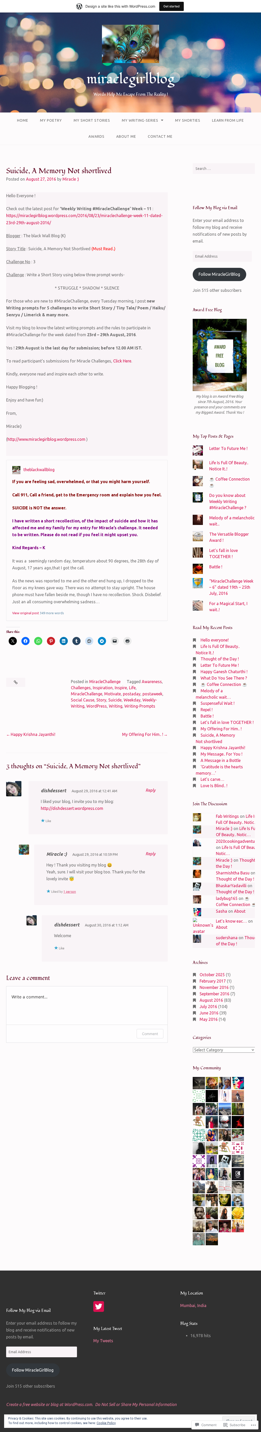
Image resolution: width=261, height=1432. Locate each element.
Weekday (132, 700)
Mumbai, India (193, 1305)
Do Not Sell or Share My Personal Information (136, 1404)
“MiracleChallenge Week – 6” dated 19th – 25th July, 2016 (231, 587)
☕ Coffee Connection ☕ (224, 684)
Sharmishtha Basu (233, 873)
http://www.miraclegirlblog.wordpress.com (46, 439)
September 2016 (214, 993)
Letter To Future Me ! (228, 448)
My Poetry (51, 120)
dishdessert (53, 790)
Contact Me (160, 136)
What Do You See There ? (224, 678)
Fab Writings (227, 816)
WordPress (96, 706)
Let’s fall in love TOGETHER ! (227, 722)
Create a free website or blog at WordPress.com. (49, 1404)
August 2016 (211, 1000)
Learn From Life (228, 120)
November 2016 (214, 987)
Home (22, 120)
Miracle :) (70, 179)
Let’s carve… (212, 779)
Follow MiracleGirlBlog (219, 274)
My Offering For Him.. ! (142, 734)
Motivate (112, 694)
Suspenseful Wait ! (217, 703)
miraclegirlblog (130, 79)
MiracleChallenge (105, 681)
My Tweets (103, 1340)
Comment (150, 1034)
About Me (126, 136)
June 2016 (209, 1013)
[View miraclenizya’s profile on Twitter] (98, 1306)
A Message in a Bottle (221, 760)
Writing (115, 706)
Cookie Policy (106, 1423)
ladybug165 (227, 898)
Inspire (121, 687)
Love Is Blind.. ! (214, 785)
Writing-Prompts (139, 706)
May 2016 (209, 1019)
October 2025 (212, 974)
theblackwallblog (39, 470)
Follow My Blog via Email (215, 208)
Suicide (115, 700)
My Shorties (187, 120)
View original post (25, 613)
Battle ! (215, 566)
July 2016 (208, 1006)
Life (132, 687)
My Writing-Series (140, 120)
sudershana (227, 937)
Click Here (122, 361)
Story (101, 700)
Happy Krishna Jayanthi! (33, 734)
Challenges (81, 687)
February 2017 (213, 981)
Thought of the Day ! (220, 659)
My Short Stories (92, 120)
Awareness (152, 681)
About (239, 911)
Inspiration (103, 687)
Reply (150, 790)
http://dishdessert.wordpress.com (72, 808)
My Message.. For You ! (221, 754)
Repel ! (207, 709)
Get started (171, 6)
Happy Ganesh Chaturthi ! (224, 671)
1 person (69, 891)
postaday (131, 694)
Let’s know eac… (231, 921)
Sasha (221, 911)
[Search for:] (224, 168)
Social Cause (82, 700)
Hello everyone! (215, 640)
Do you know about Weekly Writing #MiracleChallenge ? (227, 501)
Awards (96, 136)
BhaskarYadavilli (231, 885)
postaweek (152, 694)
